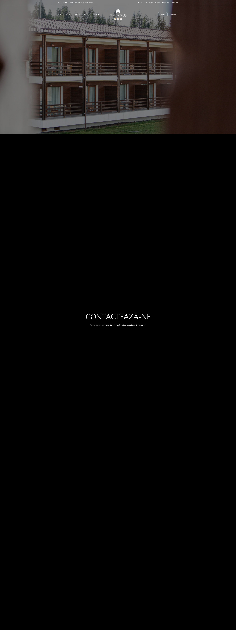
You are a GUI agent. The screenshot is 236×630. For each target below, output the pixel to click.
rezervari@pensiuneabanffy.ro (166, 2)
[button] (162, 14)
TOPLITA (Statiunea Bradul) (84, 2)
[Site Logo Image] (118, 14)
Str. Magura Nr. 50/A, (66, 2)
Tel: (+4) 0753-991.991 (145, 2)
